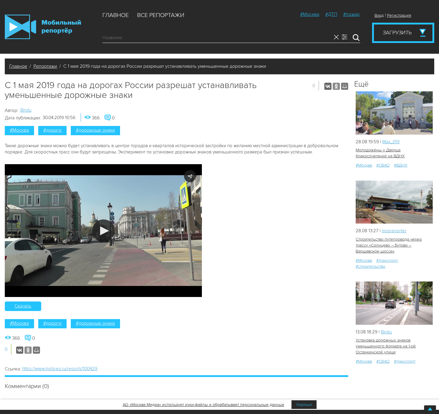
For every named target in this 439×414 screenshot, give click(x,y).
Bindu (25, 110)
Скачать (23, 306)
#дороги (52, 130)
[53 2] (394, 202)
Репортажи (45, 66)
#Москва (309, 14)
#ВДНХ (400, 165)
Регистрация (399, 15)
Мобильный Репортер (43, 27)
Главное (115, 15)
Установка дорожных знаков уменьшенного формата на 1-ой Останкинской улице (386, 346)
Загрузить (397, 32)
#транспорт (387, 260)
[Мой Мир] (344, 86)
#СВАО (383, 165)
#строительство (370, 266)
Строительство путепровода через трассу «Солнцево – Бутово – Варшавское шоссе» (389, 245)
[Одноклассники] (336, 86)
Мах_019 (391, 141)
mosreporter (394, 230)
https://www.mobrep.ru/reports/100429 (59, 368)
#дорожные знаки (95, 130)
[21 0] (394, 113)
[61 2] (394, 303)
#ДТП (331, 14)
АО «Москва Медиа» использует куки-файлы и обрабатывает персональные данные (203, 404)
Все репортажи (160, 15)
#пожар (351, 14)
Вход (379, 15)
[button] (103, 230)
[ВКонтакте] (327, 86)
